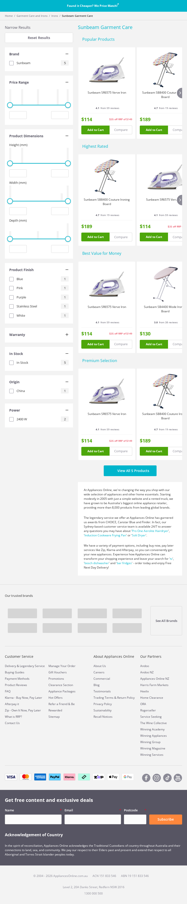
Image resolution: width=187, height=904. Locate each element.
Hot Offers (55, 698)
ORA (143, 704)
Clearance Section (60, 685)
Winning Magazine (152, 748)
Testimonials (102, 691)
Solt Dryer (139, 535)
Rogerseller (148, 710)
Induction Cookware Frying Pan (105, 535)
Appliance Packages (61, 691)
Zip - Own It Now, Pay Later (23, 710)
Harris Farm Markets (154, 685)
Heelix (144, 691)
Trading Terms (103, 698)
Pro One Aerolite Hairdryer (150, 531)
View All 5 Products (133, 470)
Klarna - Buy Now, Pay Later (23, 698)
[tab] (39, 54)
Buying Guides (14, 672)
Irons (54, 16)
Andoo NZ (147, 672)
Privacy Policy (103, 704)
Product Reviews (16, 685)
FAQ (7, 691)
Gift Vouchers (57, 672)
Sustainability (103, 710)
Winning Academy (152, 729)
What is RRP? (13, 717)
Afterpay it (12, 704)
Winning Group (150, 742)
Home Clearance (151, 698)
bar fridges (124, 563)
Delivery (10, 666)
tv (171, 559)
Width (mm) (18, 182)
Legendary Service (32, 666)
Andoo (144, 666)
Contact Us (12, 723)
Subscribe (166, 819)
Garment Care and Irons (32, 16)
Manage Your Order (61, 666)
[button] (39, 54)
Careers (99, 672)
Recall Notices (103, 717)
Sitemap (54, 717)
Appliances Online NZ (154, 679)
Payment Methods (17, 679)
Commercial (102, 679)
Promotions (56, 679)
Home (9, 16)
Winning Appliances (153, 736)
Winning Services (151, 755)
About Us (100, 666)
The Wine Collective (153, 723)
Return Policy (126, 698)
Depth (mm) (18, 220)
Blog (97, 685)
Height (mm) (18, 145)
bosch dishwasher (96, 563)
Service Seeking (151, 717)
